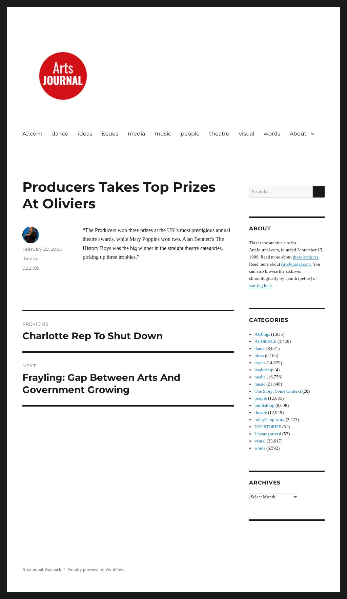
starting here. (261, 285)
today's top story (269, 419)
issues (110, 133)
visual (246, 133)
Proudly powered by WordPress (95, 569)
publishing (264, 405)
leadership (263, 369)
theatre (219, 133)
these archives (306, 257)
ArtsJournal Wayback (41, 569)
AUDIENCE (265, 341)
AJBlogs (262, 334)
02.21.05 (30, 268)
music (163, 133)
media (136, 133)
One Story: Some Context (277, 391)
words (272, 133)
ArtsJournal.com (296, 264)
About (298, 133)
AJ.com (32, 133)
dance (60, 133)
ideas (85, 133)
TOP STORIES (267, 426)
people (190, 133)
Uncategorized (267, 433)
